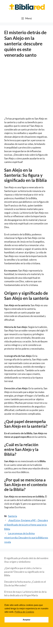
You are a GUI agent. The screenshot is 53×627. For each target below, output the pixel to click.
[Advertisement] (26, 89)
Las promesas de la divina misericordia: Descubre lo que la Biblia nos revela (26, 538)
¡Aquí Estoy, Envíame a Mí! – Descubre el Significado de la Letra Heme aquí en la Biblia (26, 524)
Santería (12, 516)
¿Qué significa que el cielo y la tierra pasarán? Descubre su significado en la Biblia (24, 572)
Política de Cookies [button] (24, 612)
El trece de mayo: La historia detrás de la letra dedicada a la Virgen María (25, 593)
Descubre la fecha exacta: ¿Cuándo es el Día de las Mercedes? (25, 583)
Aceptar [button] (26, 619)
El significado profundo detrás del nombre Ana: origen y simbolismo (26, 560)
